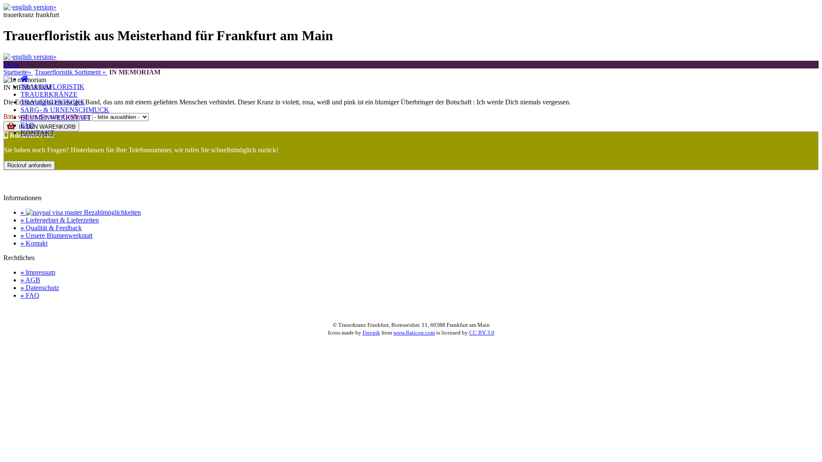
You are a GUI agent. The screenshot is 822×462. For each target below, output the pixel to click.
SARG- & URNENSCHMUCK (65, 109)
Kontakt (34, 243)
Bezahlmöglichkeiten (81, 212)
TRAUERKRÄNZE (49, 94)
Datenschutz (40, 287)
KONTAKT (37, 132)
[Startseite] (24, 79)
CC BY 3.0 (481, 332)
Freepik (371, 332)
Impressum (38, 272)
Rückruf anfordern (29, 165)
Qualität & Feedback (51, 227)
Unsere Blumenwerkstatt (56, 235)
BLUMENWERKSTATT (56, 117)
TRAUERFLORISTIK (52, 86)
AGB (30, 280)
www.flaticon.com (414, 332)
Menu (11, 64)
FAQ (27, 125)
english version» (34, 7)
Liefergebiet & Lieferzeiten (60, 220)
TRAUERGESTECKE (53, 102)
